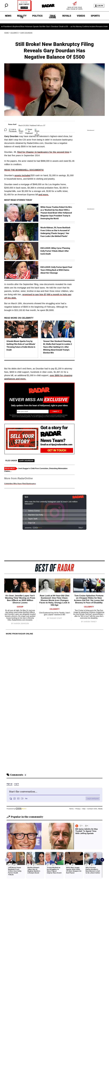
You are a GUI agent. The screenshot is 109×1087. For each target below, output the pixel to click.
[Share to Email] (37, 130)
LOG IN (100, 6)
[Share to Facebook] (12, 130)
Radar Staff (12, 124)
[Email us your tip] (25, 10)
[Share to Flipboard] (29, 130)
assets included (22, 175)
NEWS (8, 15)
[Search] (6, 7)
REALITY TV (22, 16)
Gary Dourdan (26, 33)
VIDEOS (81, 15)
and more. (43, 194)
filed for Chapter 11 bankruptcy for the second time (43, 152)
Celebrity (14, 33)
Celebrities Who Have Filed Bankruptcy (20, 484)
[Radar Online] (48, 6)
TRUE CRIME (52, 16)
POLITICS (37, 15)
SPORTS (95, 15)
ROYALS (66, 15)
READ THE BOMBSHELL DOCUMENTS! (24, 170)
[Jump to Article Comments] (5, 130)
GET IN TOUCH (56, 450)
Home (6, 33)
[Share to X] (21, 130)
